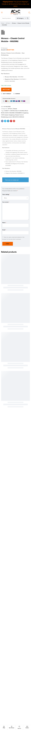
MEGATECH (15, 117)
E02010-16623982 (10, 113)
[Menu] (2, 12)
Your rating (6, 194)
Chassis (15, 108)
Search (27, 18)
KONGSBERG (18, 113)
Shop (4, 727)
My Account (11, 727)
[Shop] (4, 726)
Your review (5, 202)
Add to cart (6, 89)
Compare (17, 93)
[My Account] (11, 726)
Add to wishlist (7, 93)
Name (4, 222)
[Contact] (27, 726)
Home (2, 23)
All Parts (8, 23)
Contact (27, 727)
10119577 (6, 111)
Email (4, 230)
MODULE (21, 117)
